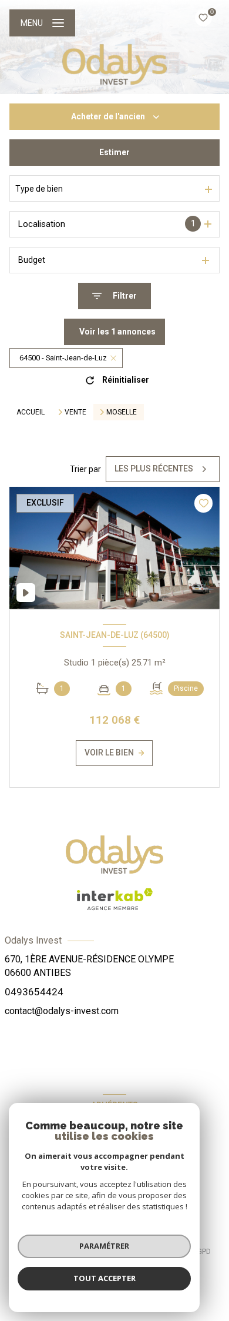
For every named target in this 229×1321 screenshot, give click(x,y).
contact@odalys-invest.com (62, 1010)
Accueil (30, 412)
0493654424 (34, 992)
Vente (75, 412)
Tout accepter (104, 1278)
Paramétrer (104, 1245)
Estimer (114, 152)
